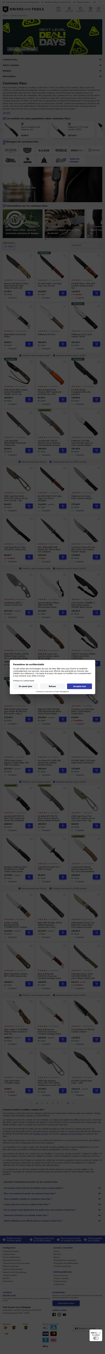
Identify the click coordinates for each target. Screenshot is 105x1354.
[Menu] (100, 1331)
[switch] (96, 1338)
